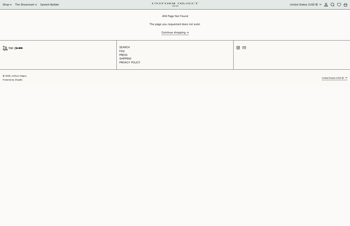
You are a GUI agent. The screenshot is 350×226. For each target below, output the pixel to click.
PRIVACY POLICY (129, 62)
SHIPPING (125, 58)
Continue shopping (173, 32)
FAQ (122, 51)
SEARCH (124, 47)
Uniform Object (19, 76)
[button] (333, 4)
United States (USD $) (304, 4)
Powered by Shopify (12, 80)
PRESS (123, 54)
